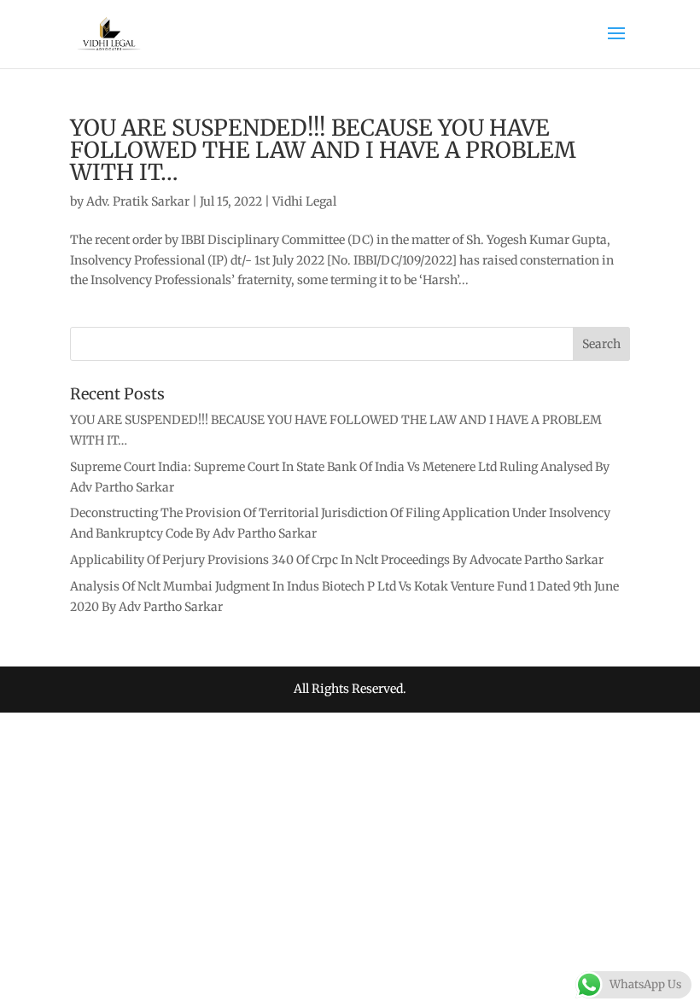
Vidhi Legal (304, 201)
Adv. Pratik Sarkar (138, 201)
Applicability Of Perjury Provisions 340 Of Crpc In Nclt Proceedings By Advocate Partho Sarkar (337, 560)
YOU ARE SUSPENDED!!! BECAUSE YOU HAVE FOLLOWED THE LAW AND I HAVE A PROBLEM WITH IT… (323, 150)
